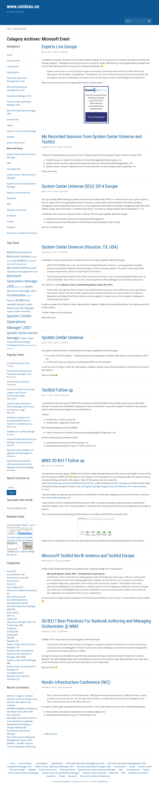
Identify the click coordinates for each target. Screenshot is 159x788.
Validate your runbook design (21, 431)
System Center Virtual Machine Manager (61, 773)
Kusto (9, 261)
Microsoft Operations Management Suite (85, 763)
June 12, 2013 (47, 395)
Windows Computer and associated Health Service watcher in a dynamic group (20, 420)
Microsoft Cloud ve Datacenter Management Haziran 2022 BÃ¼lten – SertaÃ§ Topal (21, 740)
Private (10, 221)
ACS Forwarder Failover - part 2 (21, 525)
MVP (9, 204)
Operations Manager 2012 (19, 96)
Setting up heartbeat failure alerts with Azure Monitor (22, 711)
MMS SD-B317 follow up (63, 460)
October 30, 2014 (49, 147)
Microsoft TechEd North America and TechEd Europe (88, 555)
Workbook (10, 348)
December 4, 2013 (49, 252)
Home (9, 29)
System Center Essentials (18, 192)
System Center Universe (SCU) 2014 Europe (80, 186)
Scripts (20, 300)
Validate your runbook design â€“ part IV (21, 553)
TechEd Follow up (57, 390)
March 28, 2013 (48, 561)
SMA (9, 163)
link (119, 160)
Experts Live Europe (59, 46)
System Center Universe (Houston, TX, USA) (80, 247)
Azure (9, 55)
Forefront (11, 215)
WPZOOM (103, 781)
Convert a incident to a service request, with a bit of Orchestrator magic (21, 392)
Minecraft (11, 198)
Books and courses (16, 142)
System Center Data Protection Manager (97, 769)
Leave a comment (60, 52)
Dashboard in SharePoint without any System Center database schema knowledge (20, 464)
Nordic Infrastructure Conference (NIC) (76, 682)
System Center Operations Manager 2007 (19, 321)
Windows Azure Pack (16, 210)
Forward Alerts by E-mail (18, 363)
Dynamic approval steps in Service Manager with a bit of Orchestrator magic (20, 406)
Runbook (11, 227)
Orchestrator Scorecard (18, 381)
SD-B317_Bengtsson (121, 483)
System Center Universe (62, 337)
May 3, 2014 (47, 191)
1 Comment (63, 252)
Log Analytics (13, 66)
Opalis (10, 125)
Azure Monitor (13, 60)
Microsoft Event (15, 148)
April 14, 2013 (47, 465)
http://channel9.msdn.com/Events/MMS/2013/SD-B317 (67, 483)
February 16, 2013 (49, 631)
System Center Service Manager (22, 131)
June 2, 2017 (47, 52)
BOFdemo (111, 514)
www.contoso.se (23, 6)
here (84, 82)
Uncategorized (13, 169)
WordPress (66, 781)
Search (149, 20)
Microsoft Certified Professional (22, 233)
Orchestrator (13, 119)
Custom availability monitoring (21, 746)
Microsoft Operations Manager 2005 (22, 281)
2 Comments (59, 465)
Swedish (10, 136)
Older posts (49, 733)
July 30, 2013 (47, 342)
